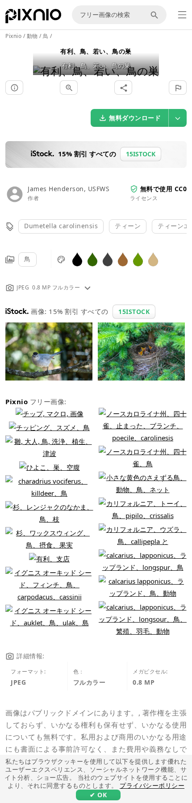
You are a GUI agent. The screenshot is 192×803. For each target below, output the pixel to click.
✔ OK (98, 794)
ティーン (128, 226)
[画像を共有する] (123, 87)
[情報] (14, 87)
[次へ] (149, 59)
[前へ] (43, 59)
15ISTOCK (134, 311)
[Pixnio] (33, 18)
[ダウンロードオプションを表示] (178, 118)
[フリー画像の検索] (156, 15)
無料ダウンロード (135, 117)
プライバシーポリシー (152, 785)
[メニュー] (182, 14)
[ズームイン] (69, 87)
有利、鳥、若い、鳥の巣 (96, 51)
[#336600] (92, 259)
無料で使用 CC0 (163, 188)
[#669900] (138, 259)
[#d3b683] (153, 259)
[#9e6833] (123, 259)
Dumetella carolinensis (61, 226)
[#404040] (107, 259)
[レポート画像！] (178, 87)
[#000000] (77, 259)
